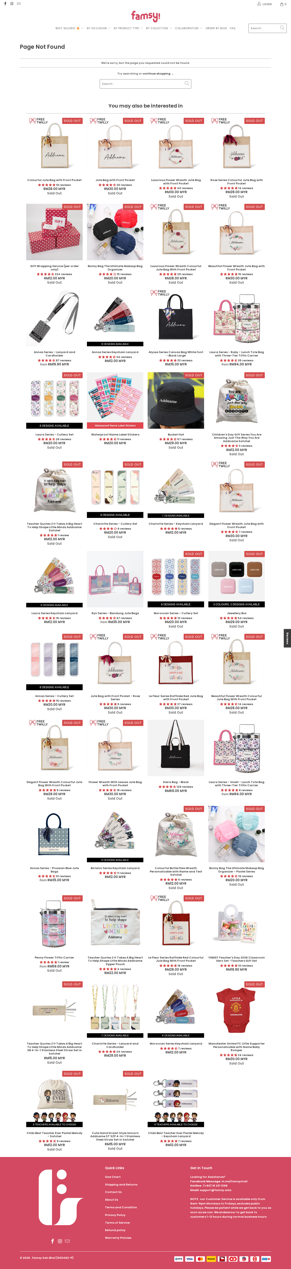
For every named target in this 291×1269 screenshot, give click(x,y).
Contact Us (113, 1192)
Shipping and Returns (121, 1185)
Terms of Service (117, 1223)
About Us (111, 1200)
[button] (46, 185)
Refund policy (115, 1230)
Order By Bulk (216, 28)
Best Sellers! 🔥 (68, 28)
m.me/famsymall (235, 1181)
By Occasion (97, 28)
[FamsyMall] (145, 17)
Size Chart (113, 1177)
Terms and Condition (121, 1207)
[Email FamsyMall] (18, 4)
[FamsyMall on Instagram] (12, 4)
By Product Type (126, 28)
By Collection (157, 28)
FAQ (232, 28)
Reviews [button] (287, 638)
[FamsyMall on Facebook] (5, 4)
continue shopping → (158, 74)
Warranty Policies (118, 1238)
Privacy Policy (115, 1215)
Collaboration (187, 28)
